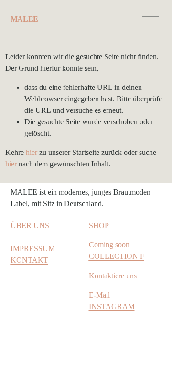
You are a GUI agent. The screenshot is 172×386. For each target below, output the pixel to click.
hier (31, 152)
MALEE (24, 19)
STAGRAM (116, 306)
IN (93, 306)
